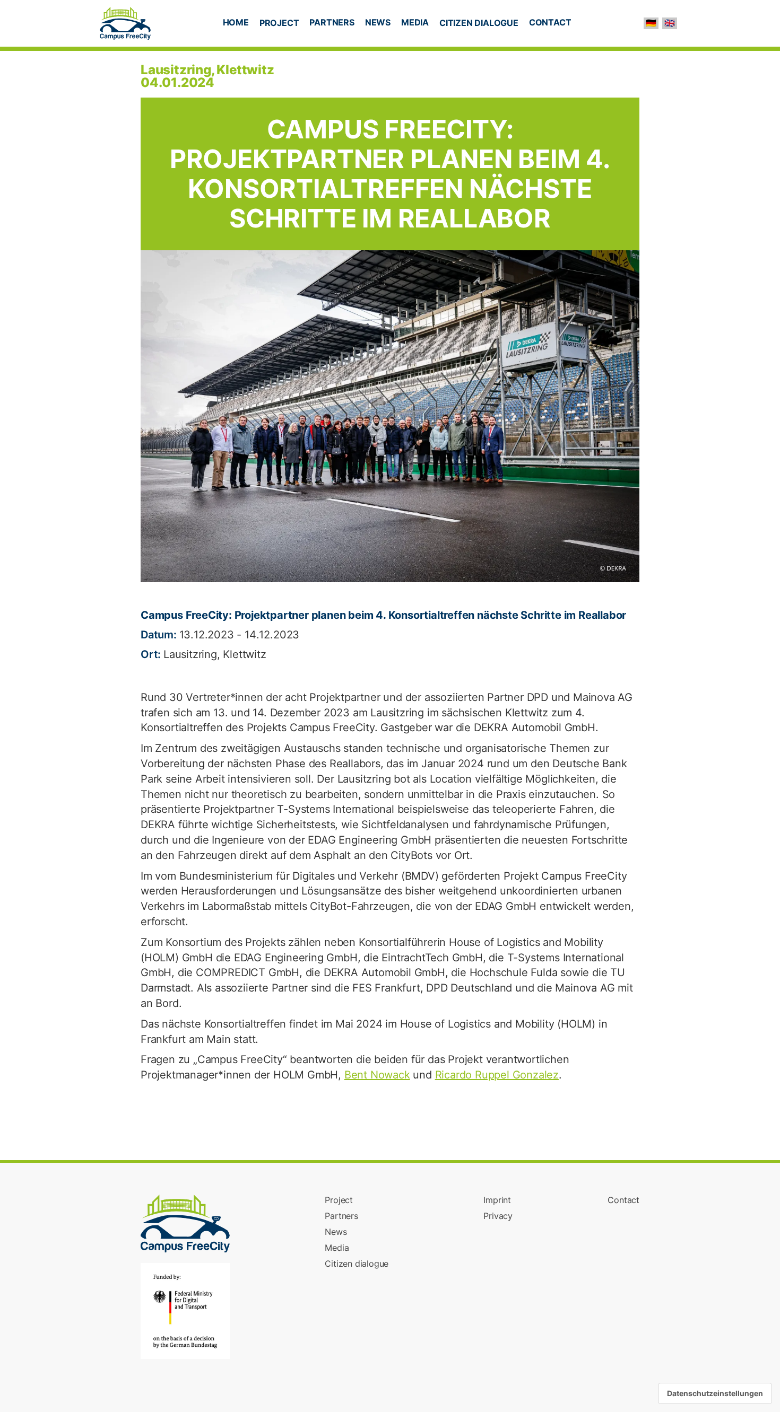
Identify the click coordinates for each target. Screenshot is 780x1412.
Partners (341, 1216)
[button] (279, 24)
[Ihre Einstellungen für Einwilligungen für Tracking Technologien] (715, 1393)
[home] (125, 23)
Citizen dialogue (356, 1263)
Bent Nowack (377, 1074)
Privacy (498, 1216)
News (335, 1231)
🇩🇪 (651, 22)
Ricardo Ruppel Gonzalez (497, 1074)
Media (337, 1247)
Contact (623, 1200)
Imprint (497, 1200)
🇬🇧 (669, 22)
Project (339, 1200)
